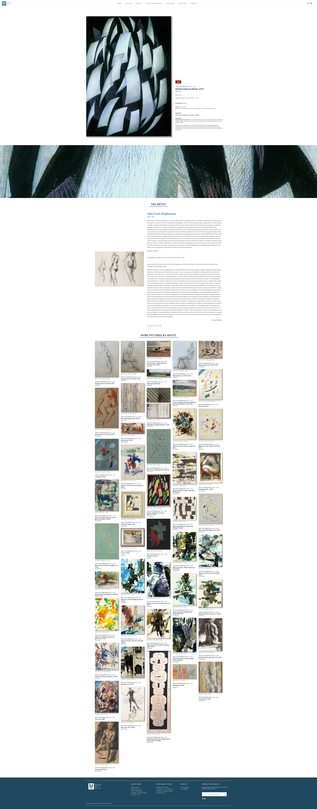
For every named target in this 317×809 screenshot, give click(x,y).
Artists (139, 3)
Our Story (182, 3)
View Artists (136, 789)
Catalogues (170, 3)
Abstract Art (178, 115)
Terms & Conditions (165, 791)
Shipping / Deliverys (165, 789)
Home (119, 3)
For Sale (128, 3)
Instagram (185, 787)
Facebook (184, 789)
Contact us (135, 794)
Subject (192, 115)
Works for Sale (163, 787)
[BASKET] (310, 3)
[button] (308, 3)
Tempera (197, 115)
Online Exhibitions (154, 3)
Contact (194, 3)
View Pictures (136, 791)
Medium (184, 115)
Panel (188, 115)
